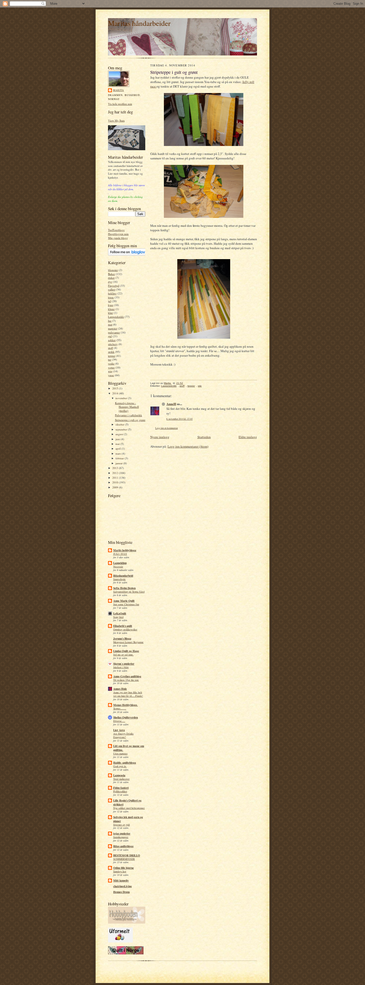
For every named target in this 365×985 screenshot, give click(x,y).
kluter (111, 309)
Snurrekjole (119, 579)
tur (109, 359)
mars (118, 453)
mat (110, 324)
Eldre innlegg (248, 437)
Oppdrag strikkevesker (125, 629)
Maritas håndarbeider (139, 23)
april (118, 448)
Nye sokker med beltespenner (129, 808)
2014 (115, 393)
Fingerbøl (113, 285)
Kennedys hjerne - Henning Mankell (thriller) (127, 407)
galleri (111, 289)
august (119, 434)
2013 (115, 468)
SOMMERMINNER (124, 859)
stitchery (113, 344)
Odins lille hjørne (123, 868)
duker (111, 278)
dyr (110, 281)
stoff (110, 348)
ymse (111, 375)
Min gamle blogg (118, 238)
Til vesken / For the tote (126, 680)
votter (111, 367)
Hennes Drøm (121, 892)
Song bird (118, 617)
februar (120, 458)
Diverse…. (119, 721)
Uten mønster (120, 753)
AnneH (171, 403)
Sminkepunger (120, 837)
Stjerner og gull (121, 824)
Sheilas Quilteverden (125, 717)
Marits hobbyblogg (124, 550)
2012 (115, 473)
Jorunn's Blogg (122, 639)
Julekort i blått (121, 667)
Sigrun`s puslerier (123, 664)
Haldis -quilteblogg (124, 763)
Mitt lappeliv (121, 881)
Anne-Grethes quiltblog (127, 676)
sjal (110, 336)
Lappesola (119, 775)
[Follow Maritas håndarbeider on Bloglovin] (129, 254)
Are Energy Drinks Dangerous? (123, 735)
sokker (112, 340)
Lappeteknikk (116, 317)
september (121, 429)
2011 (115, 477)
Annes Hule (120, 689)
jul (109, 301)
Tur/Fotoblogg (116, 230)
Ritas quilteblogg (123, 846)
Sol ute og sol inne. (123, 654)
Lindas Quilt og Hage (126, 651)
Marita (118, 90)
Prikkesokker (120, 791)
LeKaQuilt (119, 613)
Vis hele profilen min (120, 104)
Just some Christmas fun (126, 604)
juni (118, 439)
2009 (115, 487)
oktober (120, 424)
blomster (113, 270)
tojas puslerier (121, 834)
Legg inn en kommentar (166, 428)
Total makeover (121, 779)
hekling (112, 293)
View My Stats (116, 120)
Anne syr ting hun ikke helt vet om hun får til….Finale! (128, 694)
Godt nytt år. (120, 766)
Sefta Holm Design (124, 588)
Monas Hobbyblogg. (125, 705)
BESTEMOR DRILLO (126, 855)
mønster (112, 328)
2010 (115, 482)
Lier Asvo (119, 730)
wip (110, 371)
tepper (111, 356)
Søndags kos (119, 871)
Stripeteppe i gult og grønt (130, 420)
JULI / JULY (120, 554)
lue (109, 321)
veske (111, 363)
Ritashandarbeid (123, 576)
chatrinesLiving (122, 886)
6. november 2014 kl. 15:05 (179, 419)
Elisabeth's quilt (122, 626)
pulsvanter (114, 332)
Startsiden (204, 437)
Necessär (118, 566)
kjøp (110, 305)
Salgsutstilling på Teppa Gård (129, 591)
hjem (111, 297)
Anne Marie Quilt (124, 601)
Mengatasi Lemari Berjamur (128, 642)
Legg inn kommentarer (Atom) (188, 446)
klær (110, 313)
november (121, 398)
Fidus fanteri (121, 788)
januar (119, 463)
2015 (115, 388)
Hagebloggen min (118, 234)
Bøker (111, 274)
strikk (111, 352)
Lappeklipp (120, 563)
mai (117, 444)
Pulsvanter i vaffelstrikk (128, 415)
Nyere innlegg (159, 437)
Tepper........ (119, 708)
